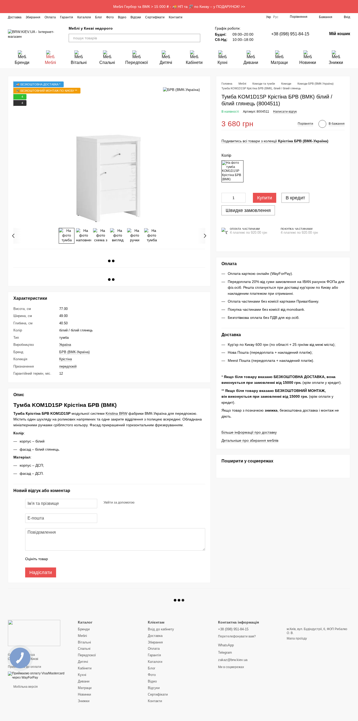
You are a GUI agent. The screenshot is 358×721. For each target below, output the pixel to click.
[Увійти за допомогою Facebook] (140, 503)
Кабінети (194, 62)
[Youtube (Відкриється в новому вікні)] (209, 17)
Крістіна (65, 359)
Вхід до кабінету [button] (161, 629)
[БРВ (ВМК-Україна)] (181, 89)
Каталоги (84, 17)
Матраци (279, 62)
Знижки (336, 62)
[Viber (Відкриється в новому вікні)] (221, 17)
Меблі (50, 62)
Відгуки (136, 17)
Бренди (22, 62)
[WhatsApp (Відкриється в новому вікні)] (227, 17)
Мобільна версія (25, 687)
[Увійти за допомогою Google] (148, 503)
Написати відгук (285, 112)
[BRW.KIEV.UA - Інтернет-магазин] (34, 633)
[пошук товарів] (196, 38)
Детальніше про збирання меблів (249, 440)
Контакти (175, 17)
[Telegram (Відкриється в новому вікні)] (215, 17)
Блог (98, 17)
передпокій (68, 366)
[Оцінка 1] (56, 559)
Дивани (250, 62)
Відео (122, 17)
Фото (110, 17)
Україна (65, 345)
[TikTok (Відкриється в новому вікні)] (202, 17)
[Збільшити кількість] (241, 198)
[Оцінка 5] (90, 559)
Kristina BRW (116, 413)
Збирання (33, 17)
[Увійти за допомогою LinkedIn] (157, 503)
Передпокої (136, 62)
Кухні (222, 62)
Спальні (107, 62)
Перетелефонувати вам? (237, 636)
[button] (353, 6)
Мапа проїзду (297, 638)
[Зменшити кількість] (225, 198)
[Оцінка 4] (82, 559)
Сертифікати (155, 17)
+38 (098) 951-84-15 (290, 34)
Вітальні (79, 62)
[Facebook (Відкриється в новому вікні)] (196, 17)
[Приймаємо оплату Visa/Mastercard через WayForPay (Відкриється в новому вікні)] (39, 675)
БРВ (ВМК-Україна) (74, 352)
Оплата (50, 17)
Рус (275, 17)
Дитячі (166, 62)
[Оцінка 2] (65, 559)
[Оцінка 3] (73, 559)
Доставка (14, 17)
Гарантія (66, 17)
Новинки (307, 62)
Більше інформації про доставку (249, 432)
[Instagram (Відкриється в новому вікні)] (190, 17)
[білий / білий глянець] (232, 171)
